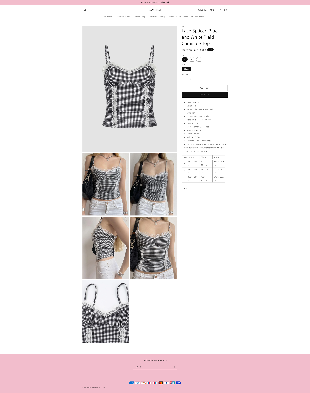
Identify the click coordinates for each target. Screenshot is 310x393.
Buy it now (204, 95)
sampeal (90, 387)
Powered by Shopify (99, 387)
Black (186, 69)
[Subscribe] (174, 367)
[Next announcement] (226, 2)
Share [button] (186, 188)
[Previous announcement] (83, 2)
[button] (85, 10)
